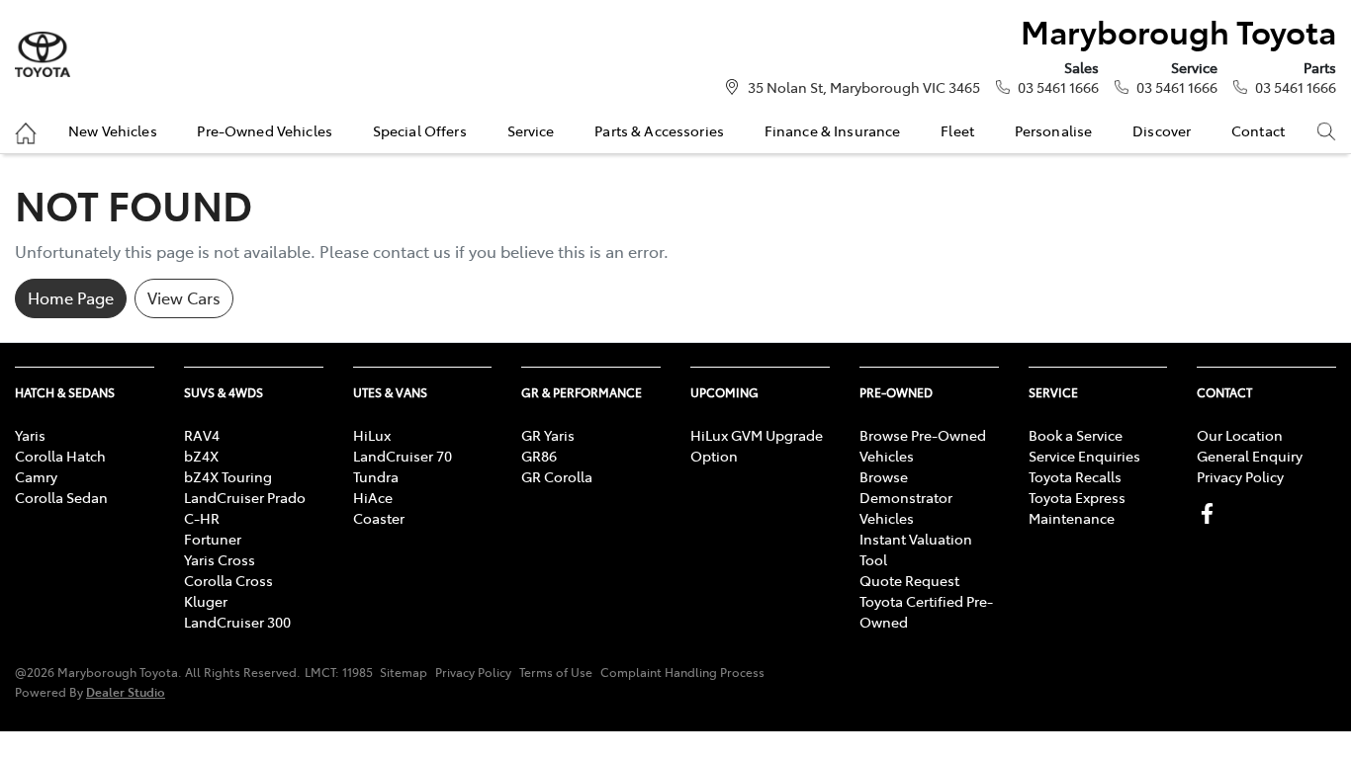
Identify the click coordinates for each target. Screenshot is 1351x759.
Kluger (205, 601)
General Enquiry (1250, 455)
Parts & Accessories (659, 130)
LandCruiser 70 (402, 455)
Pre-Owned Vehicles (264, 130)
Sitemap (403, 672)
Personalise (1054, 130)
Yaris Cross (219, 559)
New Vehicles (112, 130)
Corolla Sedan (61, 497)
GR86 (539, 455)
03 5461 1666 (1058, 87)
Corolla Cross (228, 580)
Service (531, 130)
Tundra (376, 476)
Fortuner (212, 538)
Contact (1258, 130)
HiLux (372, 435)
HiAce (373, 497)
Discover (1161, 130)
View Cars (184, 297)
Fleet (957, 130)
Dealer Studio (125, 691)
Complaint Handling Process (682, 672)
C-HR (202, 518)
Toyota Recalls (1075, 476)
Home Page (71, 297)
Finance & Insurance (833, 130)
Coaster (379, 518)
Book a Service (1076, 435)
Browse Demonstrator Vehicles (905, 497)
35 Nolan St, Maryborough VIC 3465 (864, 87)
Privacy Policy (1240, 476)
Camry (36, 476)
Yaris (30, 435)
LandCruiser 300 (237, 622)
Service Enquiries (1084, 455)
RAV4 (202, 435)
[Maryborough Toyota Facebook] (1211, 513)
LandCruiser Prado (245, 497)
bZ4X (201, 455)
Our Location (1240, 435)
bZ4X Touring (228, 476)
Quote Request (909, 580)
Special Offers (420, 130)
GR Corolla (556, 476)
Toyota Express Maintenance (1077, 507)
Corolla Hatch (60, 455)
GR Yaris (548, 435)
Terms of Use (555, 672)
